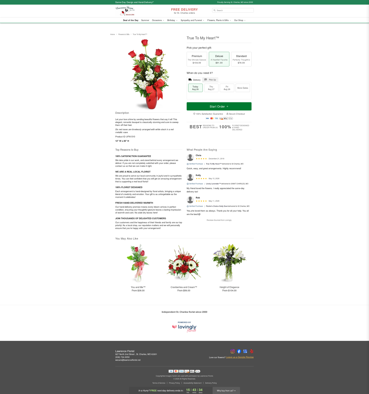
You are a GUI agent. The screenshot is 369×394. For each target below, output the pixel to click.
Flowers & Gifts (123, 34)
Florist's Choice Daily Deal (217, 206)
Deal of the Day (130, 20)
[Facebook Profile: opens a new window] (239, 351)
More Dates (242, 87)
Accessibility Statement (192, 383)
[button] (361, 381)
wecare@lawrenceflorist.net (128, 359)
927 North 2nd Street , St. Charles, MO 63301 (136, 354)
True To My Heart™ (214, 163)
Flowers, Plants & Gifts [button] (218, 20)
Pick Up (212, 79)
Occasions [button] (157, 20)
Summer (145, 20)
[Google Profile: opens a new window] (245, 351)
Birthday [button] (171, 20)
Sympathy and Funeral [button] (192, 20)
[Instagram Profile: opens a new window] (233, 351)
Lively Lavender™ (213, 183)
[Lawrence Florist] (136, 11)
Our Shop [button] (239, 20)
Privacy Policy (174, 383)
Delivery (196, 79)
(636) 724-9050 (122, 357)
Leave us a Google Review (240, 357)
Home (112, 34)
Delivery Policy (211, 383)
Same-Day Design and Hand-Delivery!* (134, 2)
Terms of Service (158, 383)
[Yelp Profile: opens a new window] (252, 351)
